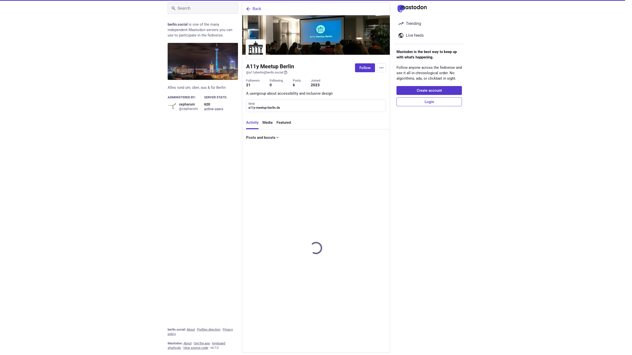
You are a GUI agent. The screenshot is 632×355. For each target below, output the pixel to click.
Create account (429, 90)
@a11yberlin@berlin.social (264, 72)
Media (267, 122)
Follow (365, 68)
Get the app (202, 343)
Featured (283, 122)
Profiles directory (208, 329)
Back (257, 8)
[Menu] (381, 67)
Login (429, 102)
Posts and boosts (261, 137)
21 (248, 85)
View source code (195, 348)
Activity (252, 122)
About (191, 329)
